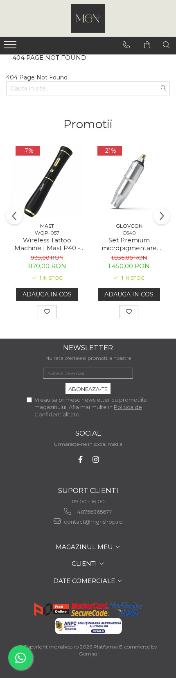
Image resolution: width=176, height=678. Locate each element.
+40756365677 (92, 511)
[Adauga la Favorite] (47, 311)
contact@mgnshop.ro (93, 521)
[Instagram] (96, 459)
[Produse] (11, 47)
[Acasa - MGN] (88, 18)
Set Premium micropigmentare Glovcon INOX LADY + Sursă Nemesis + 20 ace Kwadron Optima (129, 244)
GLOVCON (129, 226)
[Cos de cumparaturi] (147, 45)
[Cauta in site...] (166, 45)
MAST (47, 226)
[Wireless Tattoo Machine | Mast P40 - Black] (47, 181)
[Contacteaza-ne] (126, 45)
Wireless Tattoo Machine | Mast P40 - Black (47, 244)
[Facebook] (80, 459)
